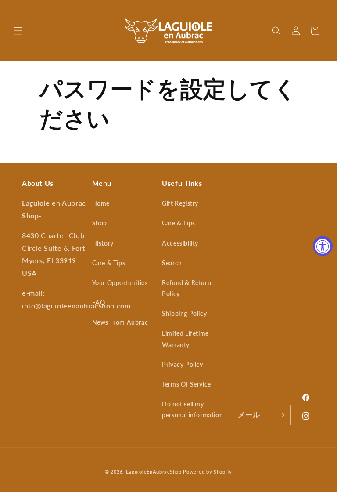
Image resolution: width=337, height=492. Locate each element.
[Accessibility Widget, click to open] (323, 246)
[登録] (280, 415)
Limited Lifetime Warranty (185, 338)
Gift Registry (180, 203)
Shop (99, 223)
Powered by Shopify (207, 471)
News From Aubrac (120, 322)
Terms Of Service (186, 384)
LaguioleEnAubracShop (154, 471)
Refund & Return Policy (186, 288)
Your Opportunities (120, 282)
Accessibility (180, 243)
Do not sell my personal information (192, 409)
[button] (18, 30)
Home (101, 203)
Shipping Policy (184, 313)
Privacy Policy (182, 364)
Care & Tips (108, 263)
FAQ (98, 302)
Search (172, 263)
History (103, 243)
